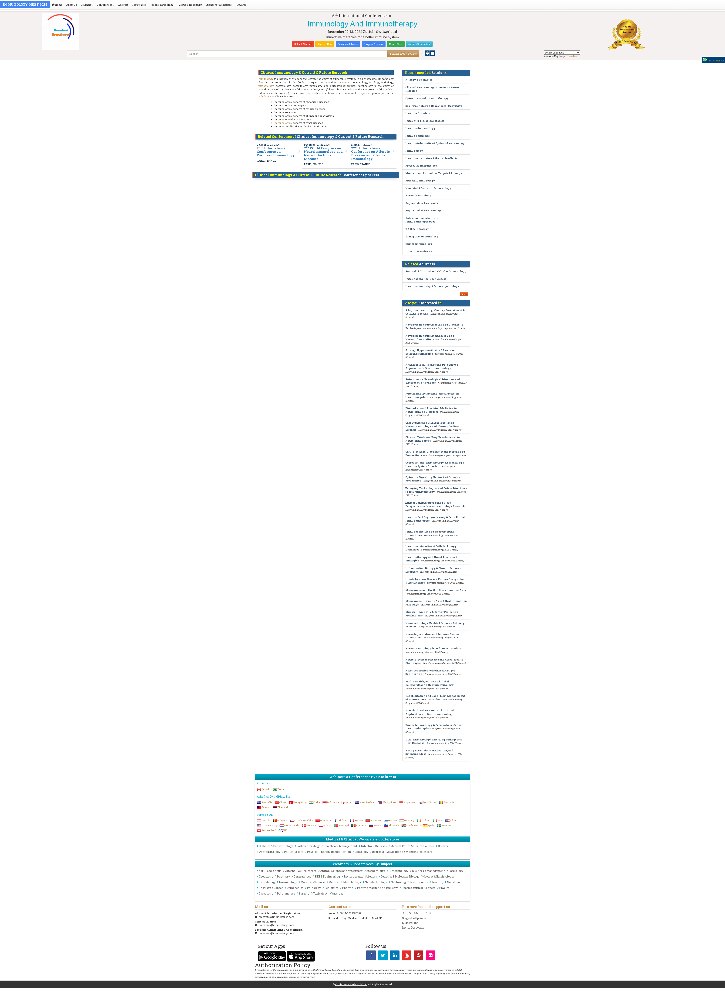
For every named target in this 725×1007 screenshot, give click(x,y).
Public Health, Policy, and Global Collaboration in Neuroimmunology (429, 683)
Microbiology (266, 86)
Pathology (314, 888)
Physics (444, 888)
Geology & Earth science (438, 876)
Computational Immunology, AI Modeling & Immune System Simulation (434, 464)
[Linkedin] (395, 956)
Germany (375, 820)
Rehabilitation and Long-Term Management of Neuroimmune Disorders (435, 697)
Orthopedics (295, 888)
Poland (327, 825)
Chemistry (266, 876)
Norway (311, 825)
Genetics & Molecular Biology (400, 876)
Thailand (282, 807)
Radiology (361, 852)
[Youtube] (406, 956)
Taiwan (265, 807)
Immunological (283, 123)
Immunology (265, 79)
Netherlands (291, 825)
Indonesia (333, 802)
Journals (86, 4)
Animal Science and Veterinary (341, 871)
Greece (392, 820)
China (282, 802)
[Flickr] (430, 956)
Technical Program (161, 4)
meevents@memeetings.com (276, 917)
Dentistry (283, 876)
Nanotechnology (376, 882)
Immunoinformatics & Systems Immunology (435, 143)
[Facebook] (371, 956)
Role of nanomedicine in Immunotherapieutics (422, 219)
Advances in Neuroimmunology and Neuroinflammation (429, 337)
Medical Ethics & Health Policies (412, 846)
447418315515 (716, 60)
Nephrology (398, 882)
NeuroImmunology (418, 195)
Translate (571, 56)
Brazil (281, 789)
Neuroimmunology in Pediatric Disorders (433, 648)
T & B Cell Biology (417, 229)
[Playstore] (427, 53)
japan (349, 802)
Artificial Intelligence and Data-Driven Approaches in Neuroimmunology (431, 366)
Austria (265, 820)
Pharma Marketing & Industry (377, 888)
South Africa (413, 825)
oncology (343, 82)
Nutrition (453, 882)
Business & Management (428, 871)
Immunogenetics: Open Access (425, 279)
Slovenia (394, 825)
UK (285, 830)
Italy (440, 820)
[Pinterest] (418, 956)
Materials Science (313, 882)
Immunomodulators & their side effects (431, 158)
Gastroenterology (308, 846)
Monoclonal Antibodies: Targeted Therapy (433, 173)
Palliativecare (293, 852)
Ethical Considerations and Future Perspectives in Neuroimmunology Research (435, 504)
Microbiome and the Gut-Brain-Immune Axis (435, 590)
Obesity (443, 846)
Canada (265, 789)
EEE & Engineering (327, 876)
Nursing (437, 882)
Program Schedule (373, 44)
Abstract (123, 4)
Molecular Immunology (421, 165)
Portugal (344, 825)
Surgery (304, 893)
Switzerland (268, 830)
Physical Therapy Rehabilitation (329, 852)
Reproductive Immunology (423, 210)
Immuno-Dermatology (420, 128)
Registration (139, 4)
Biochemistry (375, 871)
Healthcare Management (340, 846)
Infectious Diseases (374, 846)
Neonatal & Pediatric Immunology (428, 188)
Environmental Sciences (360, 876)
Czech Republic (303, 820)
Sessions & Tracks (348, 44)
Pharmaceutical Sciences (418, 888)
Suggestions (410, 923)
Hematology (267, 882)
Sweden (446, 825)
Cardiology (456, 871)
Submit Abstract (303, 44)
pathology (264, 96)
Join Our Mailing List (416, 913)
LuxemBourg (269, 825)
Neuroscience (419, 882)
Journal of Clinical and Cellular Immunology (435, 271)
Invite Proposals (413, 927)
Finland (343, 820)
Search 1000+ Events (403, 53)
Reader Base (396, 44)
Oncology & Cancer (271, 888)
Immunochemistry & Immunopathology (432, 286)
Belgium (282, 820)
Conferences (104, 4)
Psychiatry (266, 893)
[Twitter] (383, 956)
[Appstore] (432, 53)
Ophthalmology (269, 852)
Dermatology (302, 876)
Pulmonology (286, 893)
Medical (334, 882)
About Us (71, 4)
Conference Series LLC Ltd (351, 984)
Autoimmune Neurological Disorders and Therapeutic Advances (432, 381)
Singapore (409, 802)
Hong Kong (300, 802)
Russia (377, 825)
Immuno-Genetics (417, 135)
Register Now (324, 44)
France (359, 820)
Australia (266, 802)
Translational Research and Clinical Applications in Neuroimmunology (429, 712)
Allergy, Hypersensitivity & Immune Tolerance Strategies (430, 351)
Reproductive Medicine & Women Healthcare (402, 852)
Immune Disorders (417, 113)
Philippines (389, 802)
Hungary (409, 820)
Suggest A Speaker (414, 918)
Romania (449, 802)
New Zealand (367, 802)
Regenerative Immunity (421, 203)
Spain (431, 825)
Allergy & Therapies (418, 79)
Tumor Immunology (419, 244)
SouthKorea (430, 802)
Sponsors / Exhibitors (219, 4)
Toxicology (320, 893)
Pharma (347, 888)
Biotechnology (398, 871)
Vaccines (337, 893)
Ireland (426, 820)
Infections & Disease (418, 251)
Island (453, 820)
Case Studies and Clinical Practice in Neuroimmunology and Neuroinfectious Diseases (432, 426)
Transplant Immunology (422, 236)
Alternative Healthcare (300, 871)
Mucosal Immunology (420, 180)
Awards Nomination (419, 44)
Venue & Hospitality (190, 4)
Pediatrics (331, 888)
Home (58, 4)
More (464, 293)
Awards (242, 4)
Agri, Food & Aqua (270, 871)
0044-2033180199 (350, 913)
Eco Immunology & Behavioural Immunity (433, 106)
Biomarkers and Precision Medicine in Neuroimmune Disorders (431, 409)
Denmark (325, 820)
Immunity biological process (424, 120)
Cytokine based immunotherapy (427, 98)
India (317, 802)
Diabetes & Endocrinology (276, 846)
